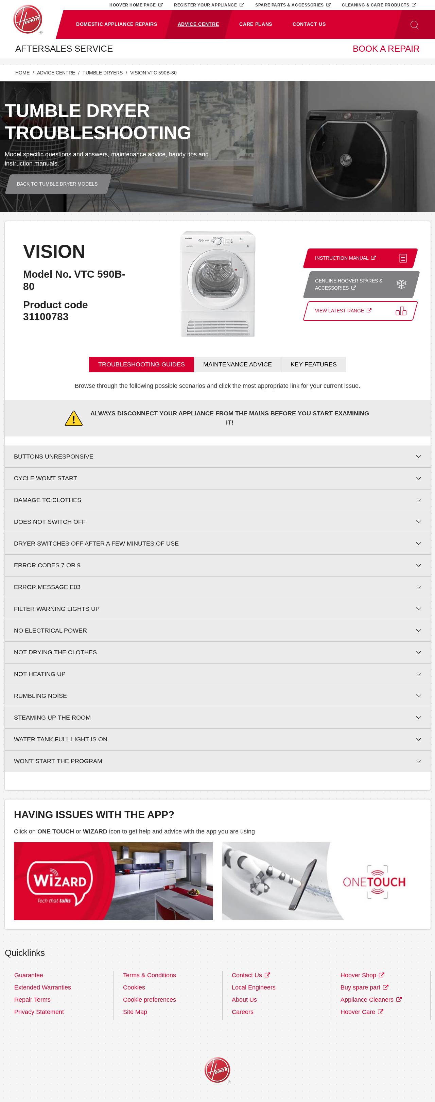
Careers (243, 1012)
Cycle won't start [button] (45, 478)
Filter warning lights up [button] (57, 608)
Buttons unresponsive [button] (53, 456)
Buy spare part (361, 987)
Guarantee (28, 975)
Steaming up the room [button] (52, 717)
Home (22, 72)
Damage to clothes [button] (47, 500)
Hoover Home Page (133, 5)
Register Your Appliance (206, 5)
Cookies (134, 987)
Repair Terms (32, 999)
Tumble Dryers (103, 72)
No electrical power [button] (50, 630)
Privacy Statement (39, 1012)
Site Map (135, 1012)
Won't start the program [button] (58, 761)
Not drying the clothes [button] (55, 652)
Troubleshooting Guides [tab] (141, 364)
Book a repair (386, 49)
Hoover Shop (359, 975)
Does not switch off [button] (50, 521)
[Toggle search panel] (414, 24)
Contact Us (248, 975)
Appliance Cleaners (368, 999)
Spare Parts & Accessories (290, 5)
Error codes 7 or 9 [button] (47, 565)
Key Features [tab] (314, 364)
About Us (244, 999)
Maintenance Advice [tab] (237, 364)
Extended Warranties (42, 987)
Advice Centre (56, 72)
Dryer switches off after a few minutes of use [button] (96, 543)
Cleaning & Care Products (376, 5)
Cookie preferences (149, 999)
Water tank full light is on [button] (60, 739)
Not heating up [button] (40, 674)
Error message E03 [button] (47, 587)
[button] (117, 24)
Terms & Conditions (149, 975)
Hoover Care (359, 1012)
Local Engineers (254, 987)
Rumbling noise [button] (40, 695)
